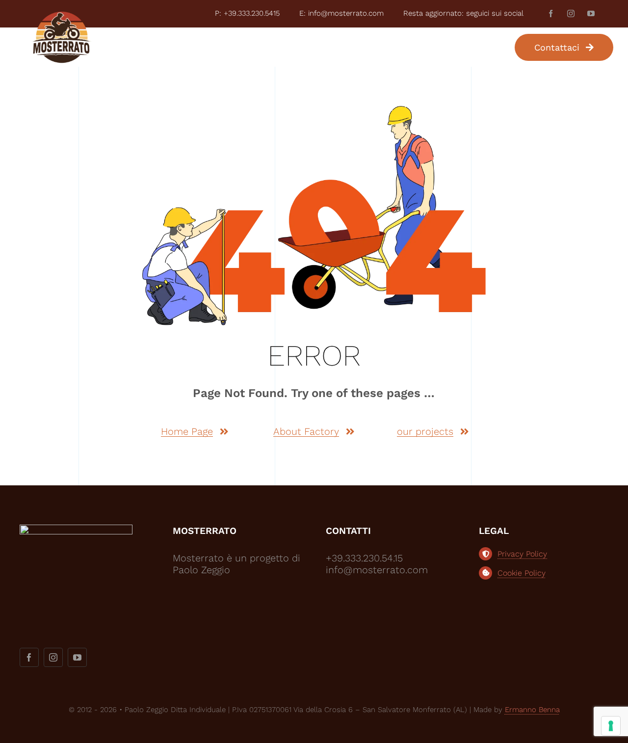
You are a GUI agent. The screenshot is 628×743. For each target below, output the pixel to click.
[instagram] (570, 13)
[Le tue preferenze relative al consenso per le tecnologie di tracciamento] (611, 725)
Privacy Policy (522, 553)
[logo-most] (61, 15)
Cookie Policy (521, 573)
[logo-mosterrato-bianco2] (76, 529)
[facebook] (550, 13)
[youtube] (591, 13)
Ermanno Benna (532, 709)
